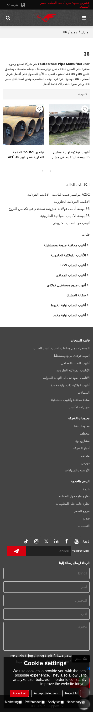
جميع (74, 32)
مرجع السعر (82, 511)
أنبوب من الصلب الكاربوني (71, 223)
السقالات (84, 393)
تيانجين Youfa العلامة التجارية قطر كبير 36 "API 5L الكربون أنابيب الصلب (26, 155)
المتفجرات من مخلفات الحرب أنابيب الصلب (61, 348)
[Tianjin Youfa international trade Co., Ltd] (45, 18)
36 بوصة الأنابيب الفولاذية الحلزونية (65, 215)
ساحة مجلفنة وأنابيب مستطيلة (70, 400)
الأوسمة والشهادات (77, 470)
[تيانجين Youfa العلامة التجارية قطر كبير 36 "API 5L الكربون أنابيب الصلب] (23, 124)
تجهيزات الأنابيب (79, 407)
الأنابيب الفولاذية (38, 194)
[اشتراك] (16, 551)
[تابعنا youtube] (76, 541)
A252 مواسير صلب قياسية (71, 194)
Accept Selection (45, 693)
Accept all (19, 693)
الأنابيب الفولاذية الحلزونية (72, 201)
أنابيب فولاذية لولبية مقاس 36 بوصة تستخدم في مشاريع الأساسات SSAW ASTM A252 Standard (69, 155)
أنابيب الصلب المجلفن (75, 363)
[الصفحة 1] (42, 170)
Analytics (54, 702)
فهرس (85, 463)
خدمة (86, 489)
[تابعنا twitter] (46, 541)
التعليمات (84, 526)
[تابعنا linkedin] (56, 541)
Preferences (33, 702)
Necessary (74, 702)
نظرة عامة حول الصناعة (74, 496)
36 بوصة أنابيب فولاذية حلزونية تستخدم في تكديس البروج (49, 208)
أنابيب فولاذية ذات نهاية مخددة (70, 385)
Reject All (71, 693)
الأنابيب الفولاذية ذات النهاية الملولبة (66, 378)
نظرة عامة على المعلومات (73, 504)
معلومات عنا (82, 426)
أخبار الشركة (81, 448)
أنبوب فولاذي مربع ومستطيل (71, 356)
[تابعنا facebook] (66, 541)
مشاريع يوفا (82, 441)
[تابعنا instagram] (36, 541)
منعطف (85, 433)
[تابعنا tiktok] (26, 541)
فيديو (86, 518)
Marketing (12, 702)
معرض (85, 456)
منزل (84, 32)
